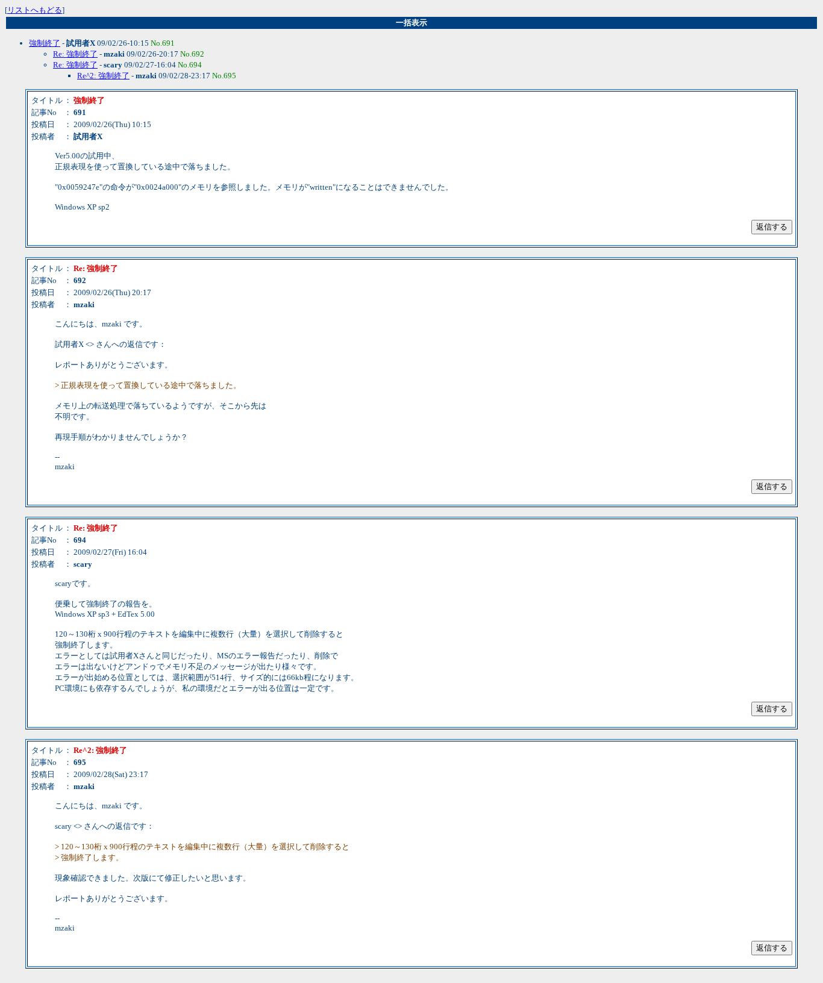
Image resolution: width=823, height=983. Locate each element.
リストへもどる (34, 9)
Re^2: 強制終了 (103, 75)
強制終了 (44, 43)
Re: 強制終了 (75, 53)
